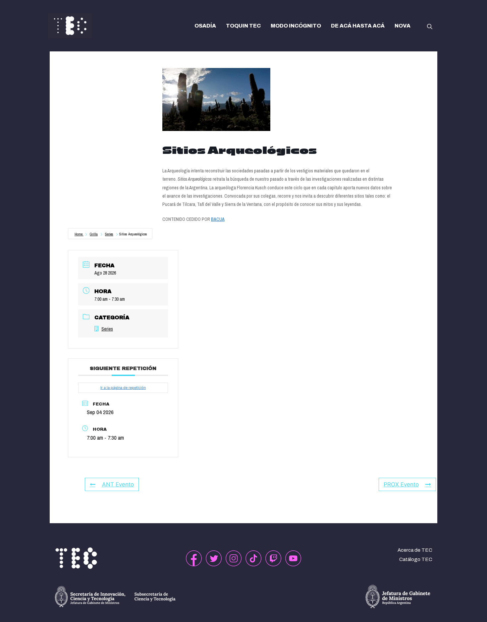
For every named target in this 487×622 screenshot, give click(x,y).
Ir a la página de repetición (123, 387)
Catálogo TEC (415, 559)
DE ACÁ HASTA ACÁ (358, 26)
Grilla (94, 234)
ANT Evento (118, 484)
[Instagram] (233, 558)
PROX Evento (401, 484)
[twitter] (213, 558)
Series (109, 234)
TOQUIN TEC (243, 26)
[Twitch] (273, 558)
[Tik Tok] (253, 558)
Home (79, 234)
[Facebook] (194, 558)
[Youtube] (293, 558)
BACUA (218, 219)
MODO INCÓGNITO (296, 26)
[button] (429, 26)
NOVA (402, 26)
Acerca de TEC (415, 550)
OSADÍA (205, 26)
